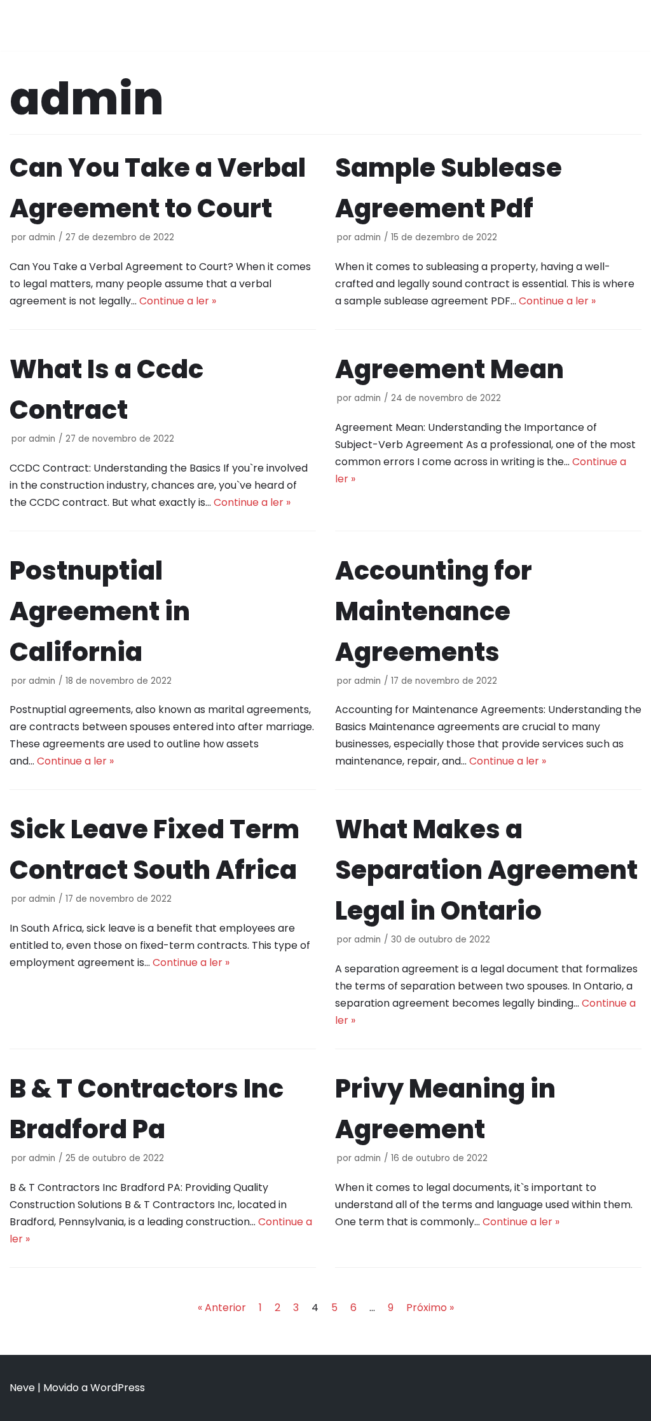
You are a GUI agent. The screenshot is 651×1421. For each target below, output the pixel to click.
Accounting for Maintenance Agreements (433, 611)
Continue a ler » (177, 301)
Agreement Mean (449, 369)
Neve (22, 1387)
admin (42, 237)
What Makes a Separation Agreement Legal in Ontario (486, 870)
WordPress (117, 1387)
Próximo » (430, 1307)
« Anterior (222, 1307)
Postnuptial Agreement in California (100, 611)
